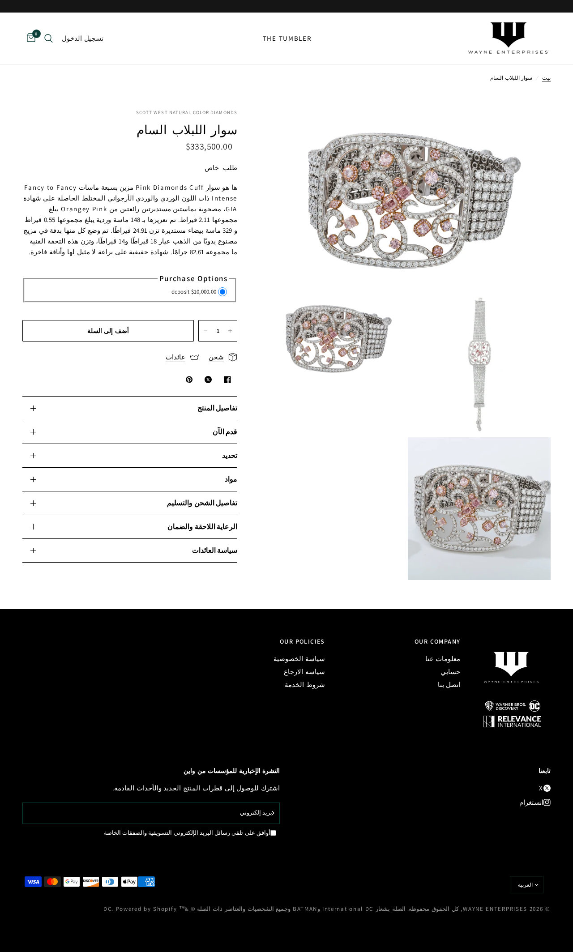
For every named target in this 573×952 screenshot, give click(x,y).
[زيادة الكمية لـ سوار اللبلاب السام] (230, 330)
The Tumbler (287, 38)
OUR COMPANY (437, 641)
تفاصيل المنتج (217, 408)
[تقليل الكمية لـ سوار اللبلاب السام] (205, 330)
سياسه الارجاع (304, 671)
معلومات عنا (443, 658)
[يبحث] (48, 38)
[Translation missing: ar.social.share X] (206, 379)
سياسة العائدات (214, 550)
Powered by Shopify (146, 909)
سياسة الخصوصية (299, 658)
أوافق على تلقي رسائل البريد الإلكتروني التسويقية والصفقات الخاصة (187, 833)
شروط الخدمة (305, 684)
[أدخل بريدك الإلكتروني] (271, 813)
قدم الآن (225, 431)
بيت (546, 77)
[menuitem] (287, 38)
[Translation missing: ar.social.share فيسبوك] (225, 379)
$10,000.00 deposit (194, 291)
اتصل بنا (449, 684)
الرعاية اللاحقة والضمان (202, 526)
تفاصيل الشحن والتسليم (202, 503)
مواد (231, 479)
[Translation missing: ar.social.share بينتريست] (187, 379)
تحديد (229, 455)
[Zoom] (531, 127)
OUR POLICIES (302, 641)
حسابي (450, 671)
